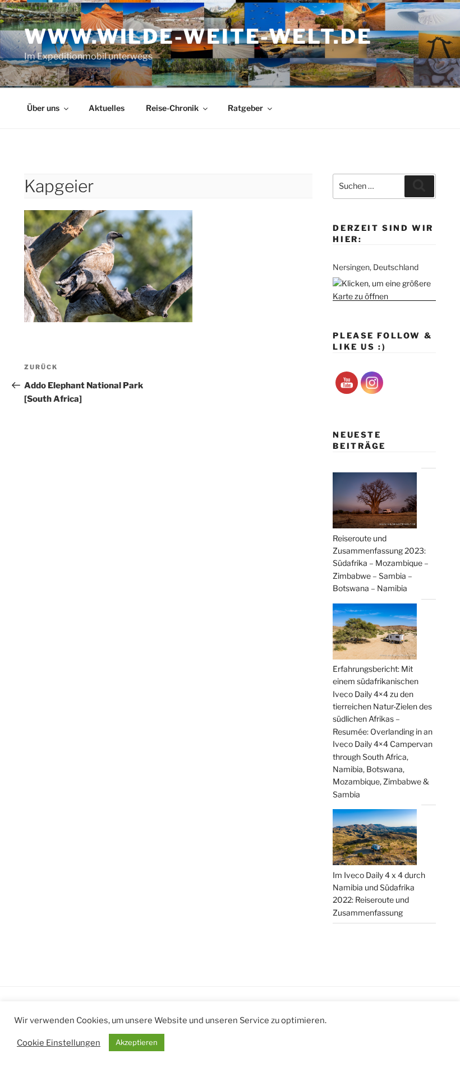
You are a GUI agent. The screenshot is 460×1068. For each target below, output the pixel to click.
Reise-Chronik (172, 108)
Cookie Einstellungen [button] (58, 1043)
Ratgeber (245, 108)
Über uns (43, 108)
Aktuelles (107, 108)
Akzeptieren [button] (137, 1042)
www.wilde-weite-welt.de (198, 36)
